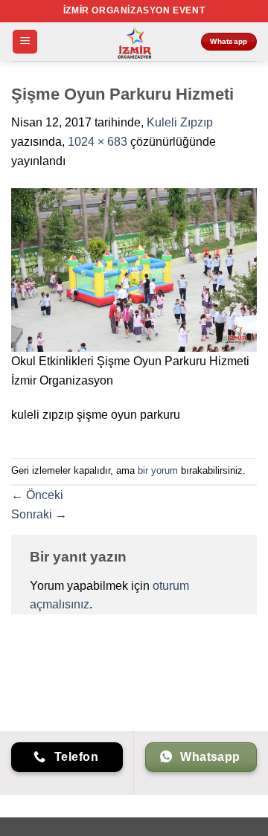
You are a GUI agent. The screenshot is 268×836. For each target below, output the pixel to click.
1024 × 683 (97, 141)
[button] (25, 42)
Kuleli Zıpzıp (180, 122)
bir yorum (158, 470)
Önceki (37, 495)
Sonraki (39, 514)
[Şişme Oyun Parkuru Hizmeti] (134, 269)
